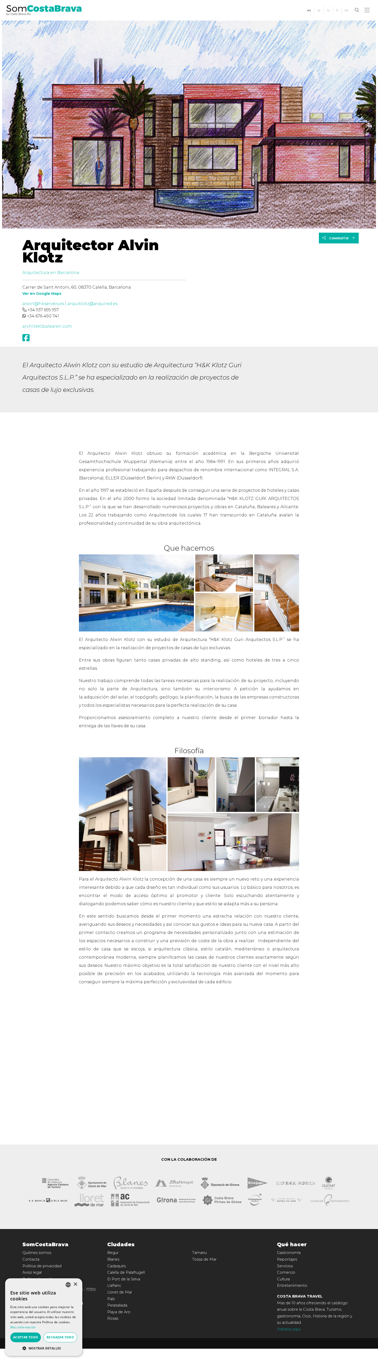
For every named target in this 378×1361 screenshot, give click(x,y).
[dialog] (43, 1317)
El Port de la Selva (123, 1279)
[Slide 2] (170, 226)
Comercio (286, 1272)
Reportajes (287, 1259)
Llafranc (114, 1285)
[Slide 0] (152, 226)
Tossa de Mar (204, 1259)
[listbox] (68, 1284)
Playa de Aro (118, 1312)
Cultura (283, 1279)
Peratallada (117, 1305)
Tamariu (199, 1252)
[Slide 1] (161, 226)
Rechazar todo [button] (60, 1337)
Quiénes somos (36, 1252)
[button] (368, 10)
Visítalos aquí (288, 1329)
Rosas (112, 1318)
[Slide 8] (226, 226)
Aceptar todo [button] (25, 1337)
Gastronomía (289, 1252)
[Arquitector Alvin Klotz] (189, 123)
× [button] (75, 1284)
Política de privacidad (41, 1266)
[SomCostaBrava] (44, 9)
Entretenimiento (292, 1285)
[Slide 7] (217, 226)
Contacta (30, 1259)
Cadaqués (116, 1266)
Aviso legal (32, 1272)
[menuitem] (309, 10)
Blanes (113, 1259)
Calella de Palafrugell (126, 1272)
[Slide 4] (189, 226)
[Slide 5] (198, 226)
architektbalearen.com (47, 326)
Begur (113, 1252)
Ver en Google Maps (41, 293)
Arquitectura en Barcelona (50, 272)
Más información (23, 1327)
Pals (111, 1299)
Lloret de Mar (119, 1292)
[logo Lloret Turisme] (89, 1199)
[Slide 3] (180, 226)
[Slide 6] (207, 226)
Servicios (285, 1266)
